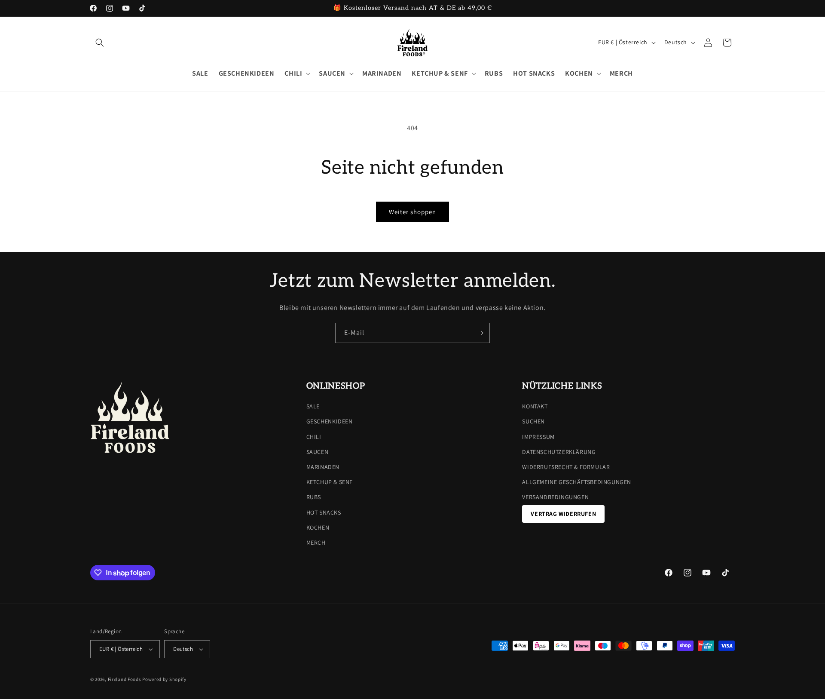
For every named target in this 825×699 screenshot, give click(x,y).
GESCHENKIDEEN (329, 421)
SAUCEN (317, 452)
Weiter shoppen (412, 212)
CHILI (313, 437)
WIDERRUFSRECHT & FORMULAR (566, 467)
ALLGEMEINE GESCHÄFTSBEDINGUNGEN (576, 482)
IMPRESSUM (538, 437)
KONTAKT (534, 406)
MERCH (316, 542)
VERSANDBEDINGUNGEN (555, 497)
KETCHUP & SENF (329, 482)
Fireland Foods (124, 679)
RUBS (313, 497)
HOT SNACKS (323, 512)
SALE (313, 406)
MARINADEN (322, 467)
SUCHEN (533, 421)
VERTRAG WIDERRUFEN (563, 514)
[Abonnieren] (480, 333)
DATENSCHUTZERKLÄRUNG (559, 452)
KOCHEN (318, 527)
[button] (99, 42)
